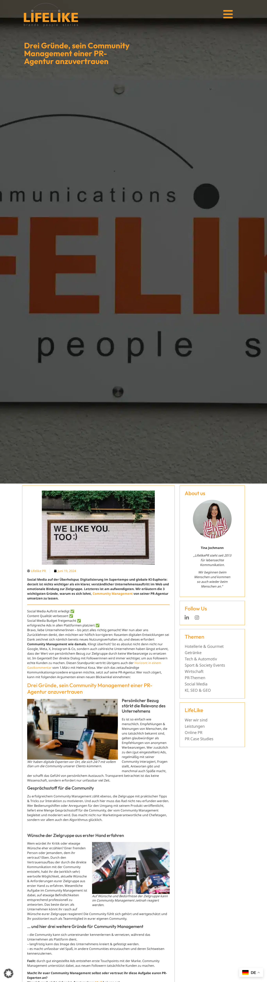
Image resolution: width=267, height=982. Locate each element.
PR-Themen (195, 677)
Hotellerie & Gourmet (204, 646)
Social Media (196, 684)
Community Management (113, 593)
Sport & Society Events (205, 665)
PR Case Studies (199, 738)
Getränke (193, 652)
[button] (8, 973)
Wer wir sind (196, 720)
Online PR (193, 732)
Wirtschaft (194, 671)
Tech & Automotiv (201, 659)
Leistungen (195, 726)
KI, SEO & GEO (198, 690)
